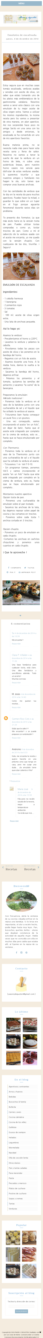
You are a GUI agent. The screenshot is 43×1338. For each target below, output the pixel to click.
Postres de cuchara (17, 1193)
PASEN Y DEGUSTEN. (22, 1332)
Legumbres (14, 1142)
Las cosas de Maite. (14, 1334)
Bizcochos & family (17, 1102)
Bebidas (12, 1097)
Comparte (15, 568)
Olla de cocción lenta (18, 1158)
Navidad (12, 1153)
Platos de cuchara (17, 1188)
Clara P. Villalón (20, 655)
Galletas (12, 1127)
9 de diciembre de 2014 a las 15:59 (25, 792)
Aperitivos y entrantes (19, 1087)
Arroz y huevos (16, 1092)
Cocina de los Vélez (17, 1122)
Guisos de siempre (17, 1132)
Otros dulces (14, 1163)
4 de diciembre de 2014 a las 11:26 (22, 658)
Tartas (12, 1204)
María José (23, 789)
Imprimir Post (28, 572)
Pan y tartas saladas (18, 1168)
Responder (16, 644)
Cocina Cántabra (16, 1117)
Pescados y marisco (17, 1183)
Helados (12, 1137)
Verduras (13, 1209)
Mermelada (14, 1148)
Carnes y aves (15, 1112)
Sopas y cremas (16, 1198)
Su (13, 633)
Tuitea (30, 568)
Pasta (11, 1178)
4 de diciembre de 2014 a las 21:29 (23, 722)
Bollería (12, 1107)
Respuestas (15, 781)
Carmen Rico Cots (21, 719)
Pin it (12, 572)
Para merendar (15, 1173)
